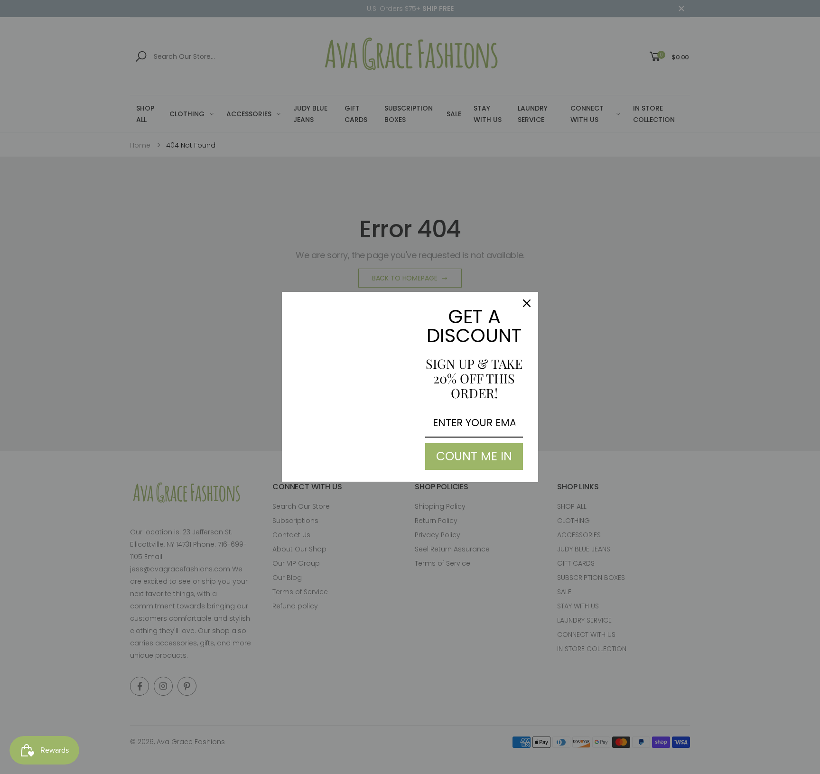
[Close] (526, 303)
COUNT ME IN (474, 456)
